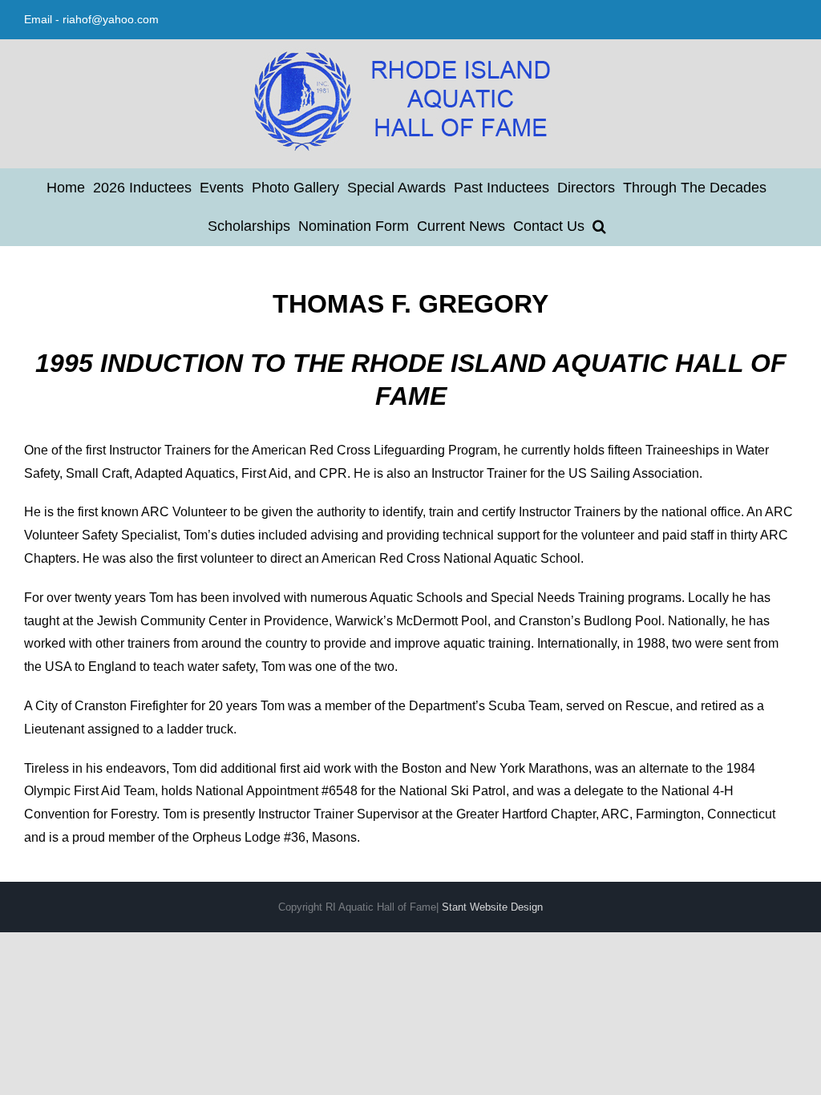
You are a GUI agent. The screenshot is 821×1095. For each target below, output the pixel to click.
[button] (599, 226)
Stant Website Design (492, 907)
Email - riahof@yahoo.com (91, 19)
